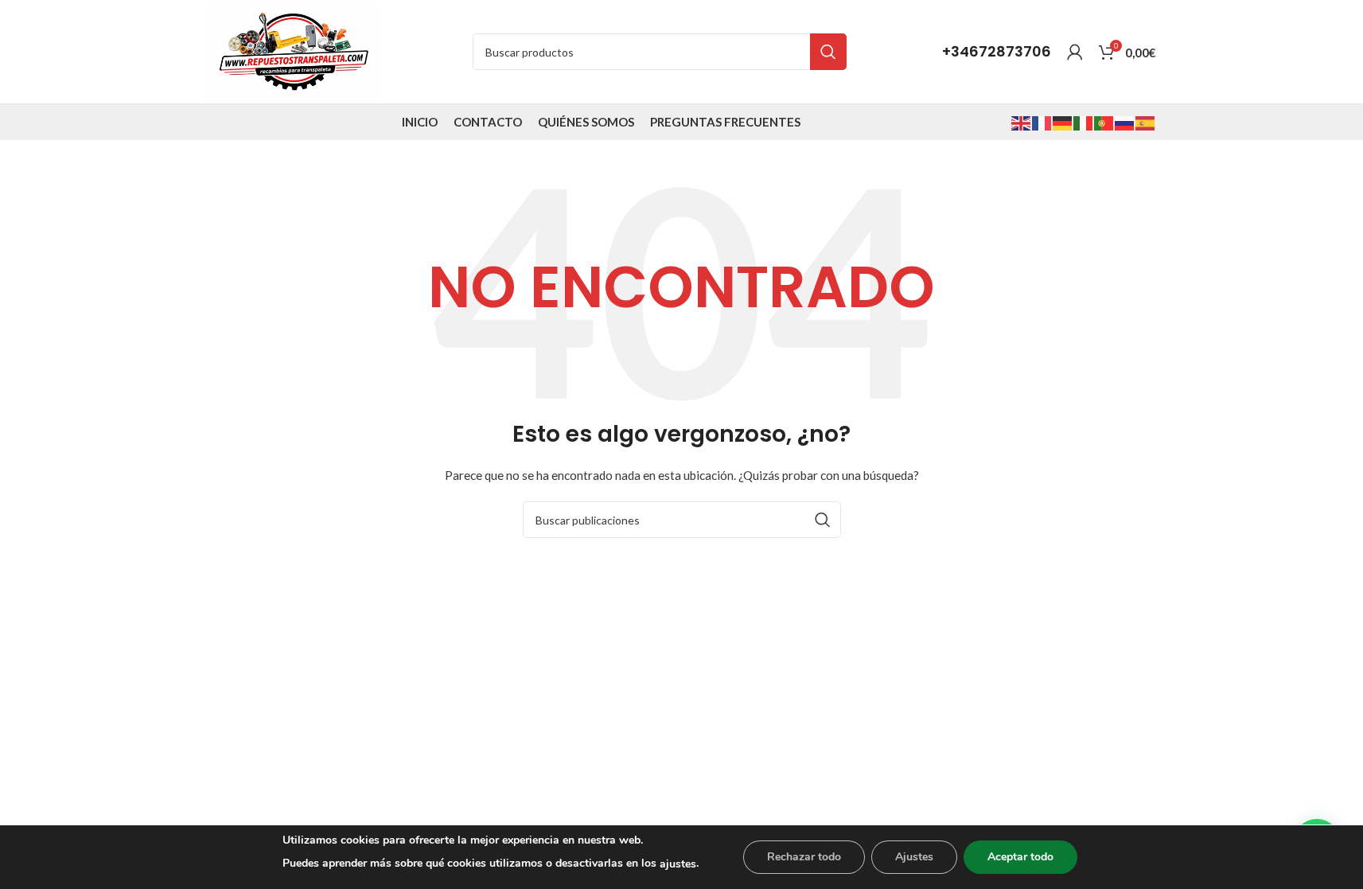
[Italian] (1083, 121)
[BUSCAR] (828, 51)
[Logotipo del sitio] (292, 50)
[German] (1063, 121)
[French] (1042, 121)
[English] (1021, 121)
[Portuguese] (1104, 121)
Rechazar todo (804, 856)
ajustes (678, 863)
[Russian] (1125, 121)
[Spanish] (1145, 121)
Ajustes (914, 856)
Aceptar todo (1020, 856)
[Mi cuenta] (1075, 52)
